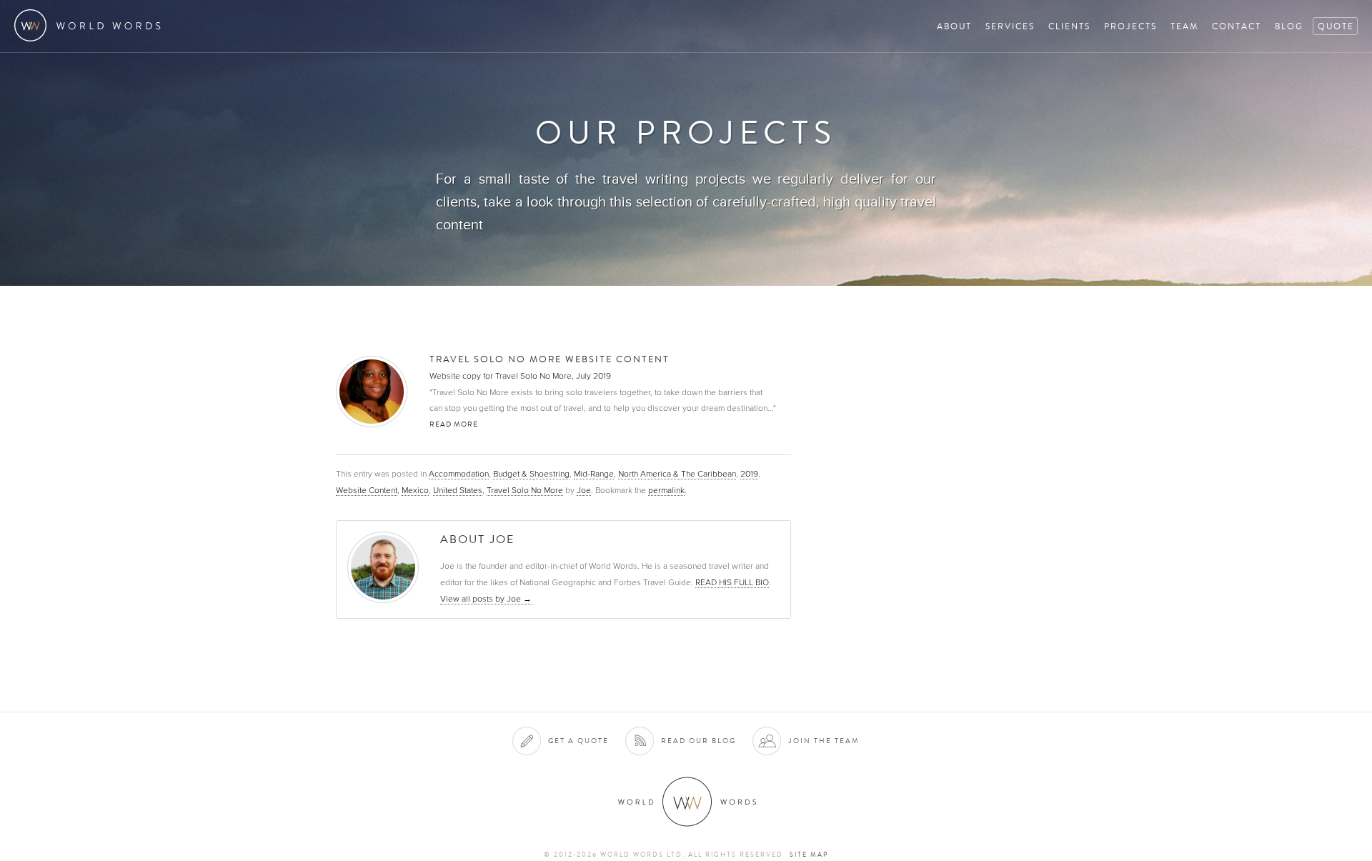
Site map (809, 854)
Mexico (415, 490)
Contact (1236, 26)
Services (1010, 26)
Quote (1336, 26)
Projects (1130, 26)
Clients (1069, 26)
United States (457, 490)
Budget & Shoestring (531, 474)
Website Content (366, 490)
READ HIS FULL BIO (732, 582)
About (954, 26)
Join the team (824, 740)
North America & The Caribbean (677, 474)
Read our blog (698, 740)
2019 (749, 474)
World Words (91, 25)
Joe (584, 490)
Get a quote (578, 740)
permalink (666, 490)
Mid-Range (594, 474)
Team (1184, 26)
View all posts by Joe (486, 599)
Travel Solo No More (525, 490)
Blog (1289, 26)
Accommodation (459, 474)
